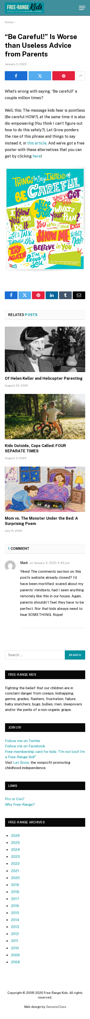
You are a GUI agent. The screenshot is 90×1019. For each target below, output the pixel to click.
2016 (15, 906)
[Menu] (82, 7)
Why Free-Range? (20, 804)
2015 (15, 913)
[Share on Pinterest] (63, 75)
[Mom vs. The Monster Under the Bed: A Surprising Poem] (45, 489)
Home (9, 22)
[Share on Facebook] (16, 75)
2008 (15, 962)
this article (37, 143)
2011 (14, 941)
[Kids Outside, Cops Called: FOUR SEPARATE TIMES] (45, 416)
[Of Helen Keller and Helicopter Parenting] (45, 349)
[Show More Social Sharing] (80, 75)
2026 (15, 835)
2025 (15, 842)
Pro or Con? (14, 799)
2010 (15, 948)
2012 (15, 934)
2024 (15, 849)
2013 (15, 927)
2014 (15, 920)
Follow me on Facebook (25, 746)
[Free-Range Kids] (24, 8)
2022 (15, 863)
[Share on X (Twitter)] (40, 75)
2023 (15, 856)
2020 (15, 878)
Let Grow (21, 762)
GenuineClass (56, 1007)
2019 (15, 885)
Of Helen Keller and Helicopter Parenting (44, 378)
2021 (15, 871)
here (37, 156)
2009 (15, 955)
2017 (15, 899)
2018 (15, 892)
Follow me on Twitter (22, 741)
